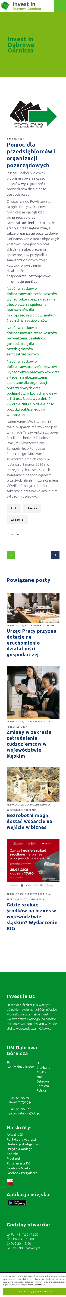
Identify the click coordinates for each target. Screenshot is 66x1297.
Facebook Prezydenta (22, 1173)
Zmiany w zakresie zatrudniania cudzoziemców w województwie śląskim (29, 744)
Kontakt (12, 1154)
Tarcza (32, 508)
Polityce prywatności (35, 1285)
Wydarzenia (36, 899)
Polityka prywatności (21, 1139)
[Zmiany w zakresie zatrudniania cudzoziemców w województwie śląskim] (33, 692)
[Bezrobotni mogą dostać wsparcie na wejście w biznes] (33, 784)
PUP (14, 508)
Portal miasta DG (18, 1163)
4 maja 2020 (15, 139)
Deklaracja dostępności (23, 1144)
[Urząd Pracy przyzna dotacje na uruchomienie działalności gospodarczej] (33, 608)
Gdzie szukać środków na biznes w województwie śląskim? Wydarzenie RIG (32, 916)
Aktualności (15, 625)
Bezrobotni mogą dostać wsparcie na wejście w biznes (29, 821)
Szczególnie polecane (40, 625)
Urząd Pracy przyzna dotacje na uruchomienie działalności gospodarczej (31, 642)
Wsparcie (17, 519)
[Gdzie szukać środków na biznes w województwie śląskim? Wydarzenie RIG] (33, 865)
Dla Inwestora (35, 721)
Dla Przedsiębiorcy (38, 805)
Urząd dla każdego (19, 1149)
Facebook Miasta (18, 1168)
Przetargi (13, 1158)
